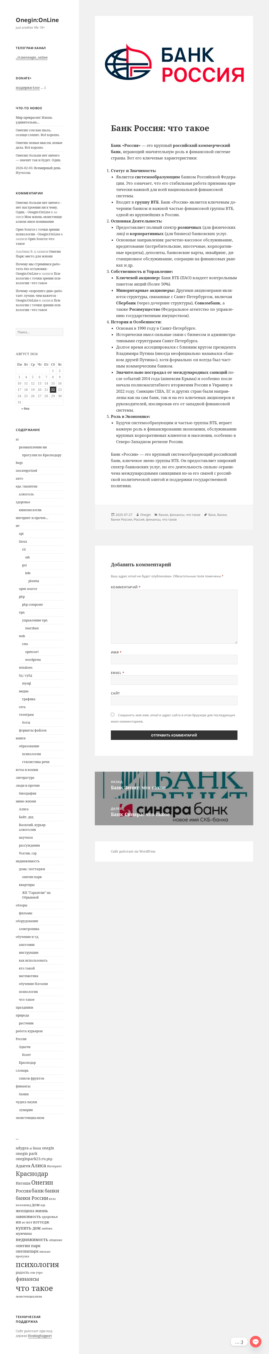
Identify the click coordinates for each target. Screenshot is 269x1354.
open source (28, 589)
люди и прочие (28, 785)
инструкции (28, 952)
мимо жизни (26, 801)
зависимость (28, 1216)
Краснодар (27, 1062)
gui (24, 565)
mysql (26, 683)
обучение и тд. (27, 937)
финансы (23, 1086)
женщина (25, 1210)
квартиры (27, 885)
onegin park (26, 1153)
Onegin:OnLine (37, 20)
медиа (24, 691)
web (22, 636)
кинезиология (30, 510)
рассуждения (29, 845)
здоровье (23, 502)
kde (27, 573)
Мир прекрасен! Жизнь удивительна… (34, 119)
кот (29, 1222)
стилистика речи (35, 762)
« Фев (25, 408)
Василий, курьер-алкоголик (32, 827)
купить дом (28, 1228)
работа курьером (29, 1031)
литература (25, 777)
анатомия (27, 944)
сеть (22, 707)
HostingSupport (40, 1336)
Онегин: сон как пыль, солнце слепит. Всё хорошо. (38, 132)
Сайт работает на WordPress (133, 851)
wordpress (33, 659)
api (21, 533)
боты (26, 722)
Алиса (24, 809)
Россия (21, 1039)
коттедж (41, 1222)
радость (22, 1272)
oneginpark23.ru (31, 1158)
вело (52, 1199)
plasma (33, 581)
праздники (24, 1007)
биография (27, 793)
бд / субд (25, 675)
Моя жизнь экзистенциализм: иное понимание (39, 219)
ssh (27, 557)
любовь (47, 1228)
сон (32, 1272)
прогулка (22, 1256)
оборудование (27, 921)
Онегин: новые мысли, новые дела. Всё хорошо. (39, 145)
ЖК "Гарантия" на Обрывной (36, 895)
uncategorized (26, 470)
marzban (32, 628)
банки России (32, 1198)
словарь (22, 1070)
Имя (116, 652)
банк (38, 1190)
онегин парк (32, 877)
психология (31, 754)
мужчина (24, 1233)
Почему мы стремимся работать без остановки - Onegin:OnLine (38, 269)
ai (17, 439)
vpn (22, 612)
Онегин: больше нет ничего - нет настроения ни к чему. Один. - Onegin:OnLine (38, 207)
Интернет (54, 1166)
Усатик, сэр (28, 853)
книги (20, 738)
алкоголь (26, 494)
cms (25, 644)
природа (22, 1015)
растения (26, 1023)
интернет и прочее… (32, 518)
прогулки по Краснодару (41, 455)
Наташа (23, 1183)
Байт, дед (26, 817)
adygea (22, 1147)
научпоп (26, 837)
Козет (26, 1054)
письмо (44, 1251)
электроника (29, 929)
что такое (26, 999)
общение (55, 1240)
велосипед (23, 1205)
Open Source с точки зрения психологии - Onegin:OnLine (38, 231)
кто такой (27, 968)
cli (24, 549)
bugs (19, 462)
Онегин (42, 1182)
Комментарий (126, 587)
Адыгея (24, 1047)
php (22, 596)
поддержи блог (28, 87)
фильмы (25, 913)
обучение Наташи (33, 984)
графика (28, 699)
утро (39, 1272)
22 (53, 389)
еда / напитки (26, 486)
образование (29, 746)
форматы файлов (32, 730)
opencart (32, 652)
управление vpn (35, 620)
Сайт (115, 693)
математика (28, 976)
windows (25, 667)
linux (23, 541)
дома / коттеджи (32, 869)
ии (18, 1222)
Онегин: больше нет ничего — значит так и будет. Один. (38, 157)
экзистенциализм (30, 1118)
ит (18, 525)
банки (24, 1094)
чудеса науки (26, 1102)
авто (19, 478)
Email (117, 673)
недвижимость (28, 861)
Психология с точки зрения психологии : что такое (38, 278)
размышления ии (33, 447)
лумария (26, 1110)
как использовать (33, 960)
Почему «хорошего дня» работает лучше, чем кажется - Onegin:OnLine (39, 296)
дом (36, 1204)
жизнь (41, 1210)
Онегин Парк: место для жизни (38, 253)
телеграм (26, 714)
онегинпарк (27, 1251)
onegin (48, 1147)
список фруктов (31, 1078)
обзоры (21, 905)
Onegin (145, 514)
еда (42, 1205)
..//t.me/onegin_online (32, 57)
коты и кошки (27, 769)
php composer (32, 604)
